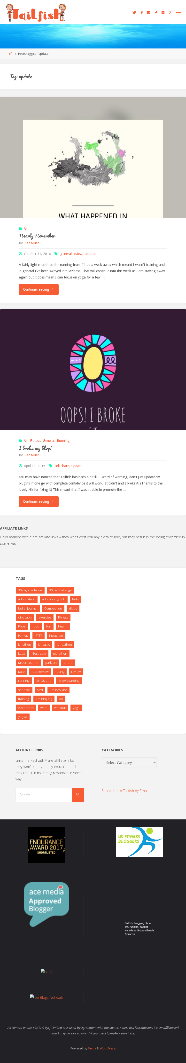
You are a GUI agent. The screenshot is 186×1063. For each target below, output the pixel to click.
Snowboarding (68, 680)
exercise (45, 617)
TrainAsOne (58, 690)
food (35, 626)
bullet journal (27, 608)
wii (61, 699)
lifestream (39, 653)
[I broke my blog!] (93, 402)
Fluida (91, 1048)
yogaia (22, 716)
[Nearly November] (93, 190)
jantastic (44, 644)
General (48, 441)
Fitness (35, 441)
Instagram (56, 635)
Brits (75, 599)
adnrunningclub (53, 599)
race (21, 671)
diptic (73, 608)
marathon (60, 653)
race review (40, 671)
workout (60, 708)
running (23, 680)
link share (62, 466)
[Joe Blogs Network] (46, 997)
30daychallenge (60, 590)
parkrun (51, 662)
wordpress (25, 708)
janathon (24, 644)
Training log (44, 699)
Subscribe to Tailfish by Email (125, 790)
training (23, 699)
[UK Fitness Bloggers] (139, 841)
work (43, 708)
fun (48, 626)
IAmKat (23, 635)
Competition (53, 608)
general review (71, 254)
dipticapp (25, 617)
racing (59, 671)
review (76, 671)
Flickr (21, 626)
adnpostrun (26, 599)
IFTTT (38, 635)
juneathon (64, 644)
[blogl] (46, 971)
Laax (21, 653)
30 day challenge (30, 590)
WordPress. (108, 1048)
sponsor (24, 690)
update (90, 254)
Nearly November (37, 235)
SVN (40, 690)
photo (68, 662)
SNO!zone (43, 680)
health (62, 626)
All (25, 228)
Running (63, 441)
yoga (76, 708)
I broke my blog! (35, 448)
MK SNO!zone (28, 662)
